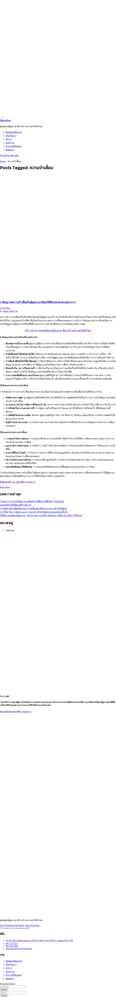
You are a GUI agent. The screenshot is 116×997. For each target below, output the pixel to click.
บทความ (13, 311)
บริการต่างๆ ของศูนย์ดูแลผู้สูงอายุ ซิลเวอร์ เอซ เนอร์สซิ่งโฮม (58, 330)
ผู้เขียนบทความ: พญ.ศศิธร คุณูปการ (17, 482)
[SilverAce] (35, 44)
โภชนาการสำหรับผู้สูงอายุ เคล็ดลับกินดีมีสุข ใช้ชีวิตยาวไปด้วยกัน (32, 501)
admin (6, 311)
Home (3, 161)
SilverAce (5, 120)
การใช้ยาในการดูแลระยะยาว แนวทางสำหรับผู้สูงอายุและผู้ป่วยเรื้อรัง (34, 512)
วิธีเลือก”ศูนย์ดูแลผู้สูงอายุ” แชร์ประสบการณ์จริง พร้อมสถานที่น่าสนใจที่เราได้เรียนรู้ (41, 515)
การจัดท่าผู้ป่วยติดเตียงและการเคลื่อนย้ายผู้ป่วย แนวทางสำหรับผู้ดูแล (33, 508)
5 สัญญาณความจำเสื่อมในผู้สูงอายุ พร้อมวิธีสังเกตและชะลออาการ (38, 302)
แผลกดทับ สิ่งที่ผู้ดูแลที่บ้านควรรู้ (15, 505)
